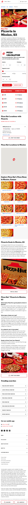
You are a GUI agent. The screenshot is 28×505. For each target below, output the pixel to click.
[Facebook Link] (2, 430)
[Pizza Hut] (14, 159)
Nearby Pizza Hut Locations (8, 121)
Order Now (17, 85)
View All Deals (14, 291)
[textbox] (14, 250)
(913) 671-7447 (6, 134)
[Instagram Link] (10, 430)
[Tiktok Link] (7, 430)
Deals (6, 1)
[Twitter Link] (5, 430)
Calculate (7, 85)
